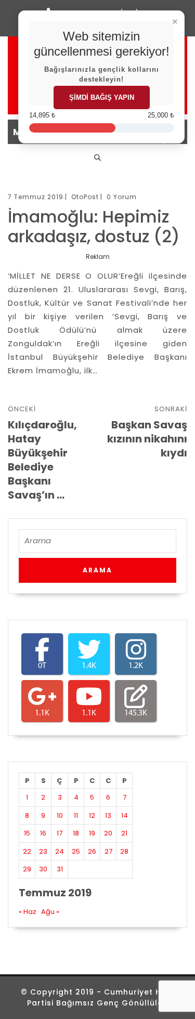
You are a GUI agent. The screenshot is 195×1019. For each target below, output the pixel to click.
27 (108, 851)
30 (43, 869)
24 (59, 851)
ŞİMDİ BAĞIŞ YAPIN (101, 97)
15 (27, 833)
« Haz (27, 912)
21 (124, 833)
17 (59, 833)
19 (92, 833)
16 (43, 833)
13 (108, 815)
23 (43, 851)
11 (76, 815)
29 (27, 869)
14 (124, 815)
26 (92, 851)
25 (76, 851)
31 (60, 869)
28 (124, 851)
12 (92, 815)
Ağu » (50, 912)
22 (27, 851)
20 (108, 833)
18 (76, 833)
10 (60, 815)
